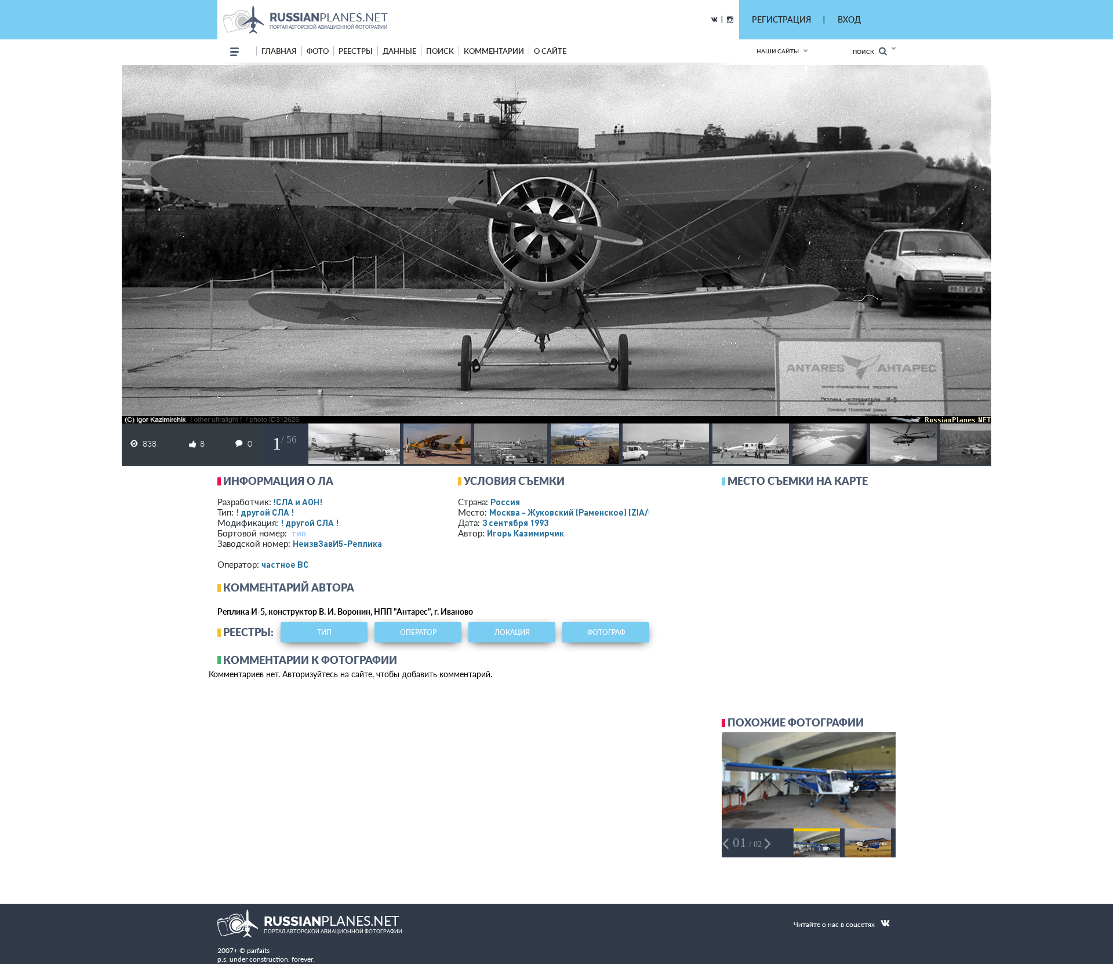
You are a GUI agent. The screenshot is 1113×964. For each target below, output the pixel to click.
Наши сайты (777, 51)
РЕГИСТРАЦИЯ (781, 19)
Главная (279, 51)
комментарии (494, 51)
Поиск (866, 51)
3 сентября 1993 (515, 522)
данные (399, 51)
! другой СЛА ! (265, 512)
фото (318, 51)
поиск (440, 51)
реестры (356, 51)
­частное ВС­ (284, 564)
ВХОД (849, 19)
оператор (418, 632)
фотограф (606, 632)
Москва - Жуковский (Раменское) (582, 512)
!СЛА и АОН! (297, 501)
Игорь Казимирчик (525, 533)
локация (512, 632)
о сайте (550, 51)
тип (298, 533)
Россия (505, 501)
